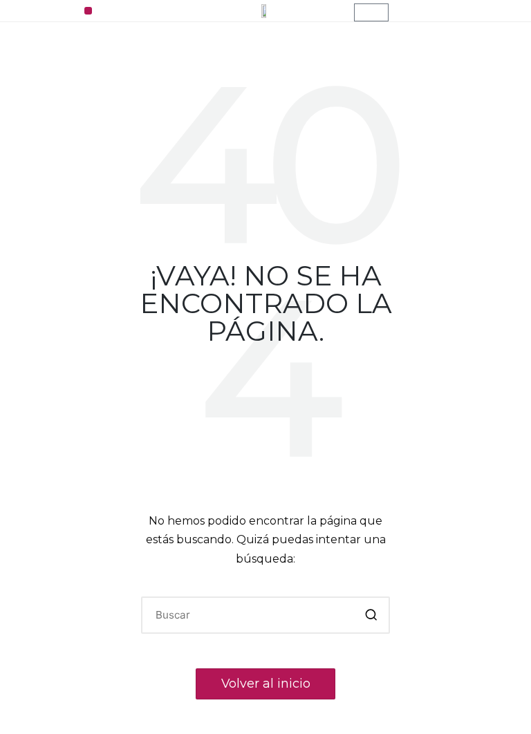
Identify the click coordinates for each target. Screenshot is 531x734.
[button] (88, 11)
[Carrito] (371, 12)
